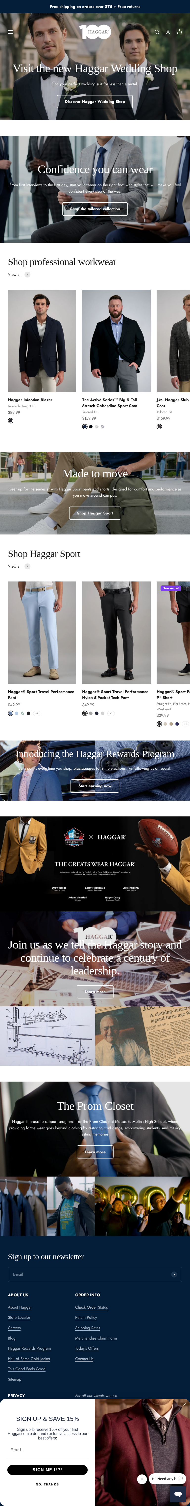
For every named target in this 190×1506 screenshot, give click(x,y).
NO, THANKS (47, 1484)
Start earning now (94, 786)
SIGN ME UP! (47, 1470)
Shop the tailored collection (95, 209)
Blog (12, 1338)
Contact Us (84, 1359)
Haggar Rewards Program (29, 1348)
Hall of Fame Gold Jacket (29, 1359)
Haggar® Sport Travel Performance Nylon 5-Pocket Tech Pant (115, 694)
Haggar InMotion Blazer (30, 400)
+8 (36, 713)
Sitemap (14, 1379)
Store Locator (19, 1317)
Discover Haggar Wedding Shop (95, 101)
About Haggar (20, 1307)
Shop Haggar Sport (95, 513)
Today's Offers (86, 1348)
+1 (185, 724)
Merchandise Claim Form (96, 1338)
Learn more (95, 992)
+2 (111, 713)
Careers (14, 1328)
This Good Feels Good (27, 1369)
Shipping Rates (87, 1328)
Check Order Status (91, 1307)
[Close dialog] (185, 1404)
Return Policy (86, 1317)
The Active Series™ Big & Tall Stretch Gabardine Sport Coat (109, 403)
